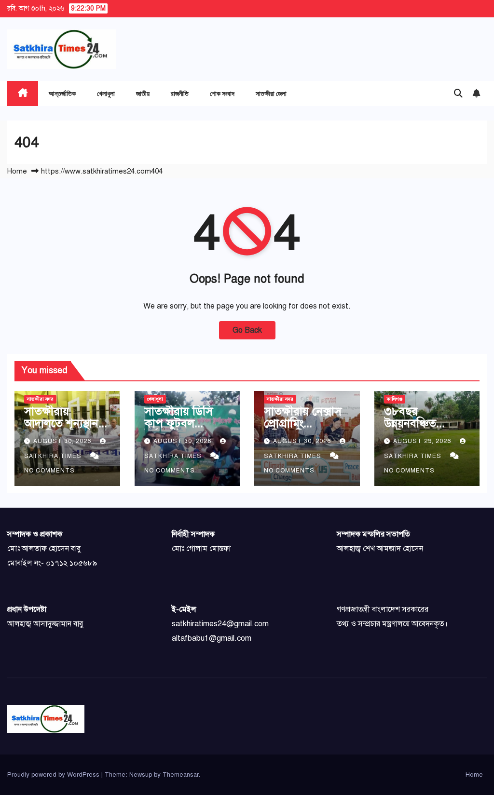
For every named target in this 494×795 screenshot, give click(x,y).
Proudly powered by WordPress (54, 775)
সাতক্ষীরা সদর (40, 399)
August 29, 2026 (423, 441)
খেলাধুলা (106, 93)
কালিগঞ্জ (394, 399)
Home (17, 171)
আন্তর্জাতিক (62, 93)
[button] (458, 93)
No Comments (49, 470)
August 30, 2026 (63, 441)
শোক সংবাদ (222, 93)
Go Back (247, 330)
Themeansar (181, 775)
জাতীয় (143, 93)
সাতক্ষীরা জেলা (271, 93)
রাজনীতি (180, 93)
